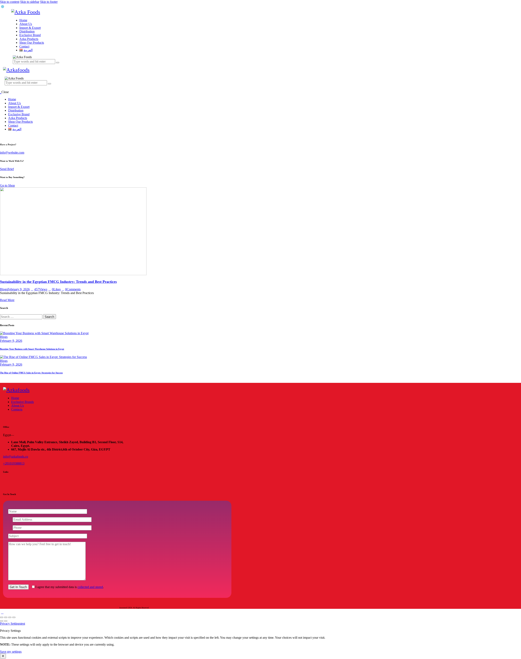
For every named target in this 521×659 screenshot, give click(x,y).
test (23, 623)
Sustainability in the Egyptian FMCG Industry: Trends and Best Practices (58, 282)
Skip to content (9, 1)
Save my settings (11, 651)
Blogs (4, 289)
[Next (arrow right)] (5, 621)
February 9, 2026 (19, 289)
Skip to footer (49, 1)
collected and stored (90, 587)
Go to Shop (7, 185)
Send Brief (7, 169)
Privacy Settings (10, 623)
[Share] (9, 617)
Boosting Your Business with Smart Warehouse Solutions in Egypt (32, 349)
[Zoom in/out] (1, 617)
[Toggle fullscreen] (5, 617)
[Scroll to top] (2, 612)
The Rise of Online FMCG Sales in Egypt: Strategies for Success (31, 372)
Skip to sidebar (29, 1)
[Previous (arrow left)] (1, 621)
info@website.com (12, 152)
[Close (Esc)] (13, 617)
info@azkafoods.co (15, 456)
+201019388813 (13, 463)
